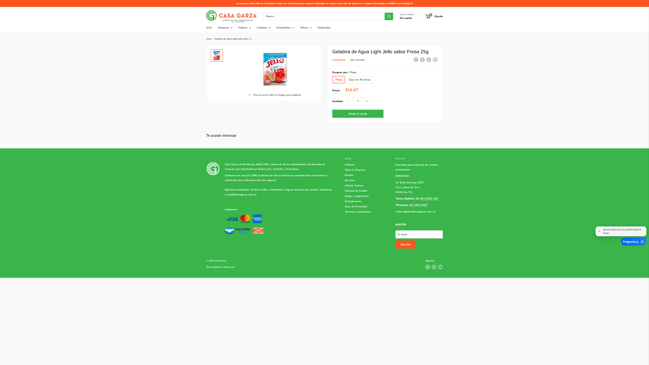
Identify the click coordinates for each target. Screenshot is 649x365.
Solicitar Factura (354, 185)
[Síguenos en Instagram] (434, 267)
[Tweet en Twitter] (428, 59)
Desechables (284, 27)
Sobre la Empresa (355, 170)
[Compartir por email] (435, 59)
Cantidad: (337, 101)
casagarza (338, 60)
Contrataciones (353, 201)
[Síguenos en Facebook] (427, 267)
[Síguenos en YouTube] (440, 267)
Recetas (349, 175)
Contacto (349, 164)
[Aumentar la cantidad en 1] (366, 101)
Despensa (223, 27)
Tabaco (304, 27)
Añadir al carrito (357, 114)
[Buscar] (389, 16)
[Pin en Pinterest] (422, 59)
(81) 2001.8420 (418, 205)
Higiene (242, 27)
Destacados (324, 27)
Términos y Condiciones (358, 212)
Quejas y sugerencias (357, 196)
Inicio (209, 27)
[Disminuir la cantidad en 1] (349, 101)
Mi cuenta (406, 18)
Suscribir (406, 244)
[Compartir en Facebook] (416, 59)
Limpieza (262, 27)
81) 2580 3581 (430, 198)
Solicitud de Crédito (356, 191)
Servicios (350, 180)
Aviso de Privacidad (356, 206)
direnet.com (229, 267)
